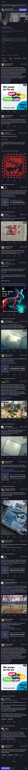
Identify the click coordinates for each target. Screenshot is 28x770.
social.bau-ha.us (11, 28)
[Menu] (25, 24)
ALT (25, 108)
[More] (26, 111)
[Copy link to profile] (22, 24)
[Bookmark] (20, 111)
